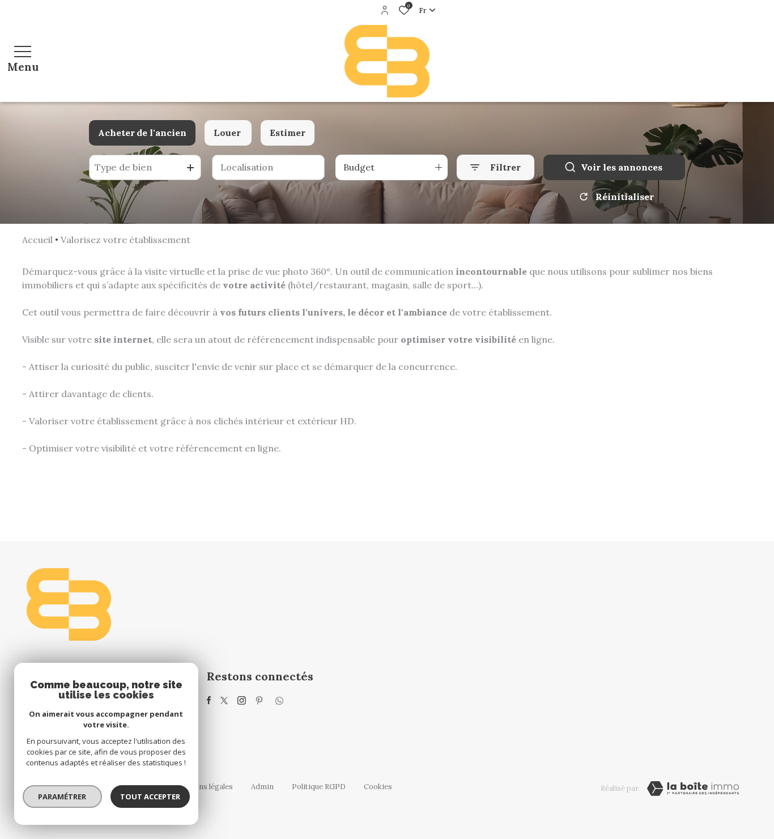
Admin (262, 786)
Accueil (37, 239)
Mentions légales (203, 786)
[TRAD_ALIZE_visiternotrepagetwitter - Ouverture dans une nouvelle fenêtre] (224, 700)
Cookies (378, 786)
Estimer (287, 132)
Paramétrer (63, 796)
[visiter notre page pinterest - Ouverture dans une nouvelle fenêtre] (259, 700)
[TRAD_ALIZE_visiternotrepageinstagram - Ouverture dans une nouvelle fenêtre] (241, 700)
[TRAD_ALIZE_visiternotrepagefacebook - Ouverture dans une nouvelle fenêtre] (209, 700)
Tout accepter (150, 796)
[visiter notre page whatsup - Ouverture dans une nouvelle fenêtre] (279, 700)
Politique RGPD (319, 786)
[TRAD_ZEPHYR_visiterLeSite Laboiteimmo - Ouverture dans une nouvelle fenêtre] (693, 788)
